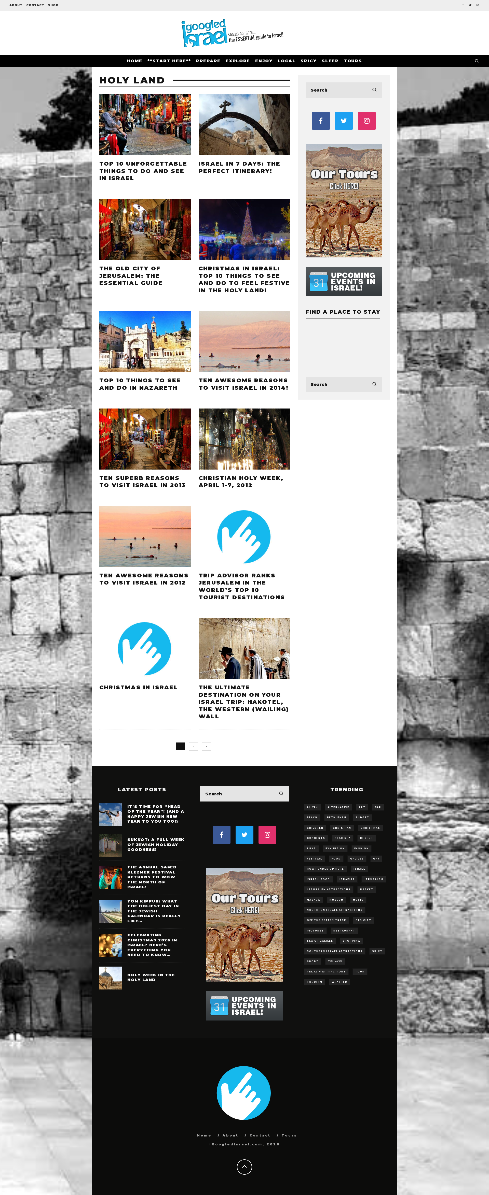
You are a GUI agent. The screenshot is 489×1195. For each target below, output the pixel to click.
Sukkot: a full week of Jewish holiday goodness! (156, 844)
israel (359, 869)
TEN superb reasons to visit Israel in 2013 (142, 482)
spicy (377, 951)
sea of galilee (320, 941)
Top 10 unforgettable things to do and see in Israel (143, 171)
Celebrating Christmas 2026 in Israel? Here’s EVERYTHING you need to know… (152, 944)
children (315, 828)
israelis (347, 879)
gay (376, 858)
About (16, 5)
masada (313, 900)
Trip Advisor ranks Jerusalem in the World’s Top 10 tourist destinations (242, 586)
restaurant (344, 930)
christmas (370, 828)
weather (339, 982)
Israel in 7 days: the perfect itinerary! (239, 167)
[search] (374, 90)
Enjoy (264, 61)
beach (312, 817)
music (358, 900)
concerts (316, 838)
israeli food (318, 879)
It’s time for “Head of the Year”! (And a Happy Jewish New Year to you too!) (155, 814)
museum (337, 900)
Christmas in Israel (138, 687)
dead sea (343, 838)
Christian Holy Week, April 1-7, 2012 (241, 482)
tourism (314, 982)
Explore (238, 61)
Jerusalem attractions (329, 889)
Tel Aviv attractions (326, 971)
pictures (315, 930)
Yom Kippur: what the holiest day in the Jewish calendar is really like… (154, 911)
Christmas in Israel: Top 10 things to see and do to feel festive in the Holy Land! (244, 279)
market (366, 889)
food (336, 858)
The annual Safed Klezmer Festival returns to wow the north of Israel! (152, 877)
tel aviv (335, 961)
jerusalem (373, 879)
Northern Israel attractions (335, 910)
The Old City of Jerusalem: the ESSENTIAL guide (131, 275)
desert (366, 838)
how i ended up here (325, 869)
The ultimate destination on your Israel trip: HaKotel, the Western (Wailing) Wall (244, 702)
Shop (53, 5)
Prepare (208, 61)
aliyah (312, 807)
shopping (351, 941)
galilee (357, 858)
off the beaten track (326, 920)
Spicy (309, 61)
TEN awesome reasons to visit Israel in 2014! (244, 384)
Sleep (330, 61)
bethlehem (336, 817)
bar (378, 807)
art (362, 807)
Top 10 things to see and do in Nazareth (140, 384)
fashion (361, 848)
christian (342, 828)
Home (135, 61)
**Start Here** (169, 61)
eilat (311, 848)
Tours (353, 61)
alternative (338, 807)
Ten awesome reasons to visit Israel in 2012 (144, 579)
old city (363, 920)
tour (360, 971)
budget (362, 817)
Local (287, 61)
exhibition (335, 848)
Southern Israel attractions (335, 951)
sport (313, 961)
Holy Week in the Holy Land (151, 977)
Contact (35, 5)
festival (314, 858)
